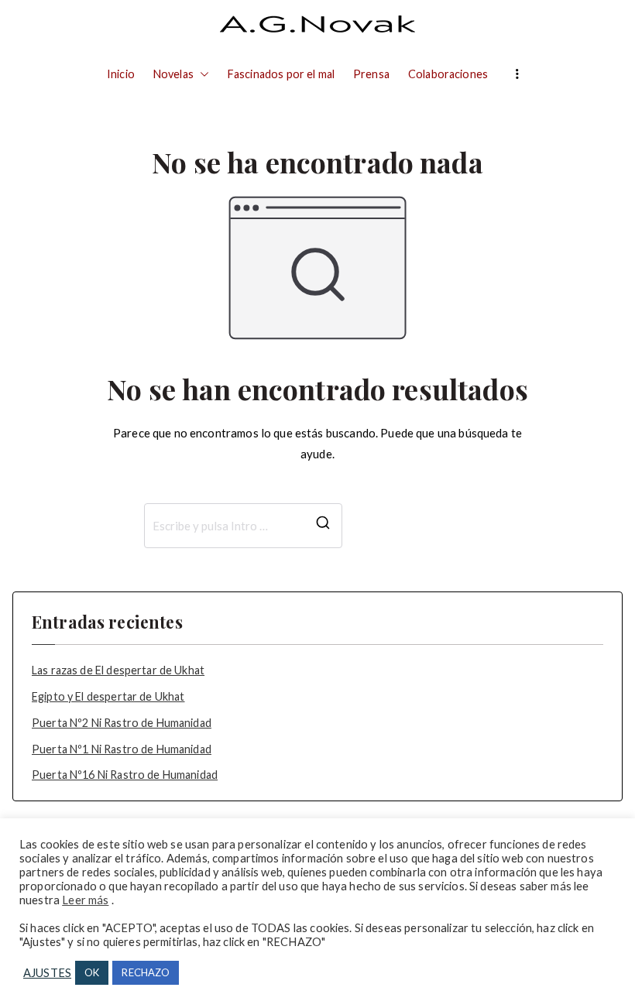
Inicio (121, 74)
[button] (201, 74)
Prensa (371, 74)
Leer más (85, 900)
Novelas (173, 74)
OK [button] (91, 972)
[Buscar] (323, 525)
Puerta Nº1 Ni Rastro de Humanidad (121, 749)
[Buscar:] (243, 525)
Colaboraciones (448, 74)
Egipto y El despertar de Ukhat (108, 696)
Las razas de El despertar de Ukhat (118, 670)
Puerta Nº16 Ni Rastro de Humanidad (125, 774)
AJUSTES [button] (47, 972)
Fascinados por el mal (281, 74)
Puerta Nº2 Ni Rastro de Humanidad (121, 722)
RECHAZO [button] (146, 972)
